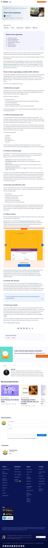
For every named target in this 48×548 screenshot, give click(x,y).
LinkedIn (42, 375)
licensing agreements (24, 225)
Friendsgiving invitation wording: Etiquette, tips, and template (30, 401)
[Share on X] (18, 328)
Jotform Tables (32, 270)
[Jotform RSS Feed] (14, 546)
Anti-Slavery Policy (40, 543)
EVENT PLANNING (5, 398)
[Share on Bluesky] (29, 328)
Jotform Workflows (33, 283)
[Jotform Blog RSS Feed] (32, 328)
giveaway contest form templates (26, 221)
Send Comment (42, 435)
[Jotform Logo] (4, 2)
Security (21, 543)
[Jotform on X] (5, 546)
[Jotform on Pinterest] (17, 546)
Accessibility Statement (29, 543)
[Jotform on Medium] (10, 546)
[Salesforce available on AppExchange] (7, 518)
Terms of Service (32, 438)
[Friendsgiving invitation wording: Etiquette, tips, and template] (30, 390)
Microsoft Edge (11, 322)
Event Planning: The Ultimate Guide (10, 401)
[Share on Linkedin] (24, 328)
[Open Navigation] (47, 2)
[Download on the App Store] (7, 514)
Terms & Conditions (7, 543)
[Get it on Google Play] (7, 510)
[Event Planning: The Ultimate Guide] (10, 390)
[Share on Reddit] (27, 328)
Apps (10, 1)
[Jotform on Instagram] (21, 546)
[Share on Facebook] (21, 328)
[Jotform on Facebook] (3, 546)
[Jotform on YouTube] (19, 546)
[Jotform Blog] (12, 546)
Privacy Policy (26, 438)
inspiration (26, 146)
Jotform (10, 79)
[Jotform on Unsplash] (23, 546)
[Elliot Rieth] (4, 16)
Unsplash (18, 322)
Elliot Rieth (9, 15)
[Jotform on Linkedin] (8, 546)
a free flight (20, 61)
